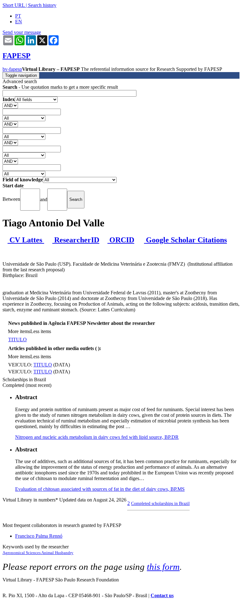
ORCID (120, 240)
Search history (42, 5)
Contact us (162, 595)
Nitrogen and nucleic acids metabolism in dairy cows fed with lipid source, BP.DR (97, 437)
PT (18, 16)
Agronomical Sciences (22, 552)
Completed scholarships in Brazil (160, 503)
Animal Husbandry (57, 552)
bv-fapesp (12, 69)
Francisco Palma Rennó (38, 536)
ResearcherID (75, 240)
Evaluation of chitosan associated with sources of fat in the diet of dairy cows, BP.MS (100, 489)
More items (19, 331)
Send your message (22, 32)
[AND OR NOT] (10, 105)
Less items (40, 331)
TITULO (17, 339)
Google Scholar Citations (185, 240)
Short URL (14, 5)
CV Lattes (26, 240)
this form (163, 567)
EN (18, 21)
